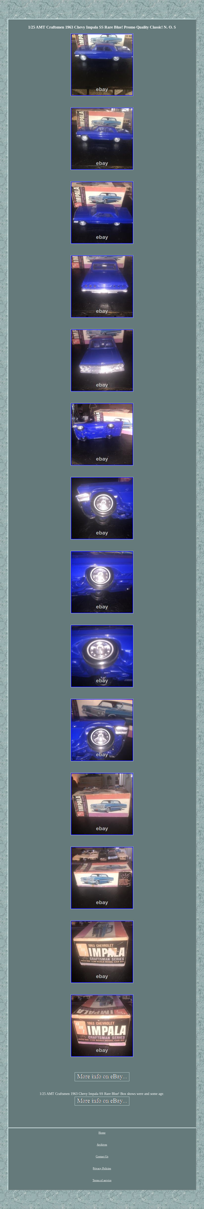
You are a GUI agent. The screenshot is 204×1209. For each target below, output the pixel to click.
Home (102, 1132)
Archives (102, 1144)
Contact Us (102, 1156)
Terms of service (102, 1180)
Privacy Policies (102, 1168)
